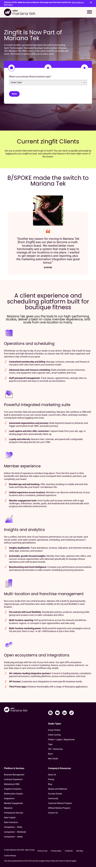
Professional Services (13, 813)
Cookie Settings (10, 856)
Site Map (79, 851)
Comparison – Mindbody (15, 832)
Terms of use (42, 851)
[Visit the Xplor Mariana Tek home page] (16, 710)
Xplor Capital (9, 817)
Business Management (14, 774)
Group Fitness (54, 730)
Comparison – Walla (13, 827)
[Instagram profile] (50, 712)
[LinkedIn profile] (64, 712)
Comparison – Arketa (13, 837)
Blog (50, 784)
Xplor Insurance (11, 822)
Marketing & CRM (11, 784)
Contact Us (53, 813)
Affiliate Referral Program (59, 808)
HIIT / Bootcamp (55, 749)
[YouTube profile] (57, 712)
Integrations (9, 798)
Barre (50, 754)
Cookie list (69, 851)
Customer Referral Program (60, 803)
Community (53, 798)
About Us (52, 774)
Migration (8, 808)
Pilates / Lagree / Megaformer (61, 739)
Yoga (50, 744)
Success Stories (55, 794)
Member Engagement (13, 803)
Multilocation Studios (13, 794)
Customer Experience (13, 779)
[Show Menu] (89, 12)
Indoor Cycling (54, 735)
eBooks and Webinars (57, 789)
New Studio (53, 758)
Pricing (51, 779)
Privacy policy (56, 851)
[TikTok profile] (71, 712)
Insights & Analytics (12, 789)
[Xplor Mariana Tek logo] (20, 12)
